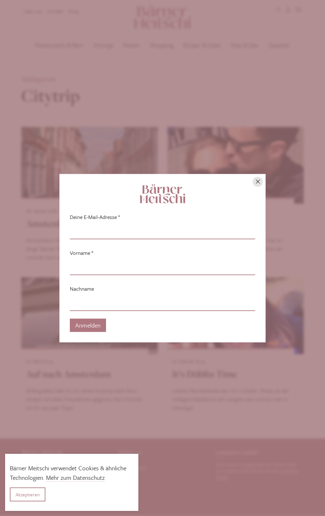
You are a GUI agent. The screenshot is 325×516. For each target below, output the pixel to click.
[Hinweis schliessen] (258, 182)
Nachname (82, 289)
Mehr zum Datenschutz (75, 477)
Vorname (81, 253)
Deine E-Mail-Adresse (95, 217)
